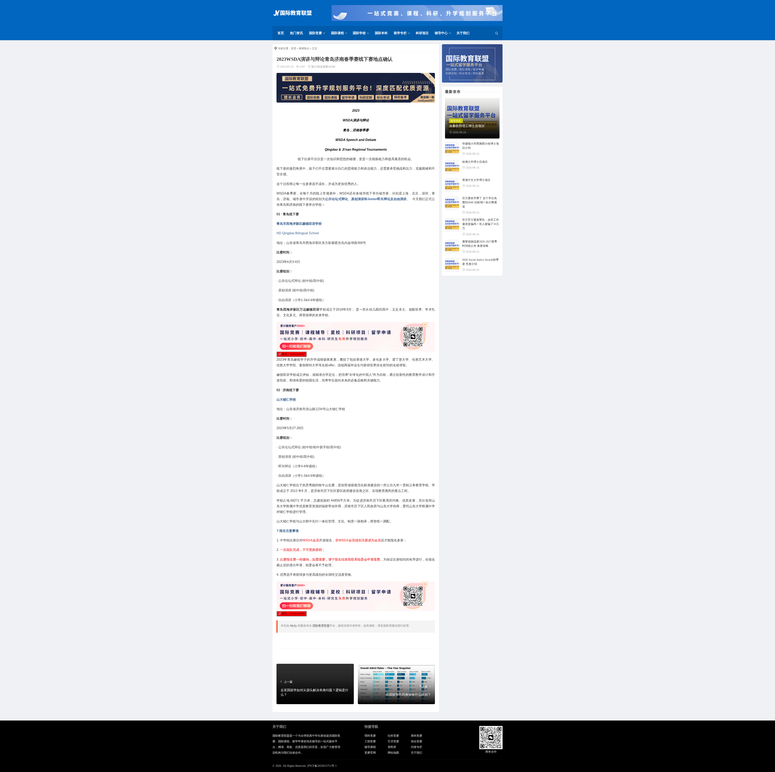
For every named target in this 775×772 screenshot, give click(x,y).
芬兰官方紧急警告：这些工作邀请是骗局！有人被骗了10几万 (480, 224)
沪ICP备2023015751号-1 (322, 765)
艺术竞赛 (393, 741)
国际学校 (359, 33)
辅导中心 (441, 33)
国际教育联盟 (321, 625)
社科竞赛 (393, 735)
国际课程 (337, 33)
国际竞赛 (315, 33)
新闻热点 (304, 48)
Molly (293, 625)
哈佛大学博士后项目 (475, 161)
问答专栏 (416, 747)
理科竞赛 (370, 735)
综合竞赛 (416, 741)
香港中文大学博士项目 (476, 180)
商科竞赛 (416, 735)
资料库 (392, 747)
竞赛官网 (370, 752)
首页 (281, 33)
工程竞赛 (370, 741)
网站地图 (393, 752)
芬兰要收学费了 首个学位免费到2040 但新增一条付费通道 (479, 202)
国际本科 (381, 33)
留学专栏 (400, 33)
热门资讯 (296, 33)
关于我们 (463, 33)
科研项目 (422, 33)
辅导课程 (370, 747)
